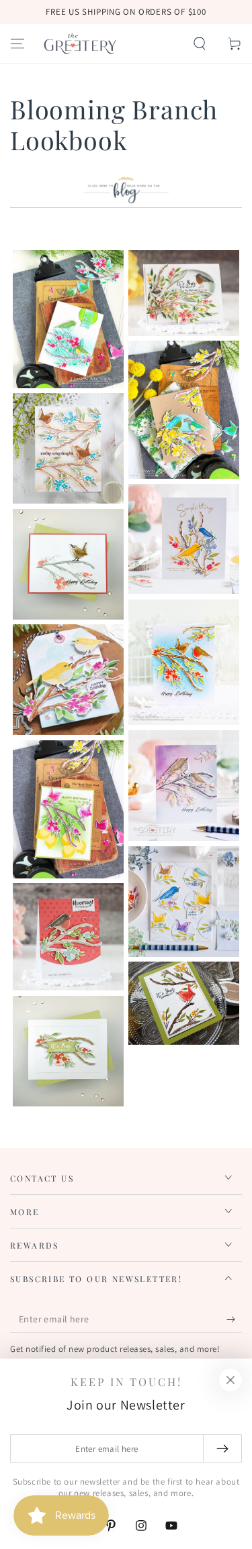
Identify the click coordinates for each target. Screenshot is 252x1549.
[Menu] (17, 43)
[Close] (230, 1380)
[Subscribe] (234, 1319)
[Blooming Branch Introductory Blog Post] (126, 201)
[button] (199, 43)
